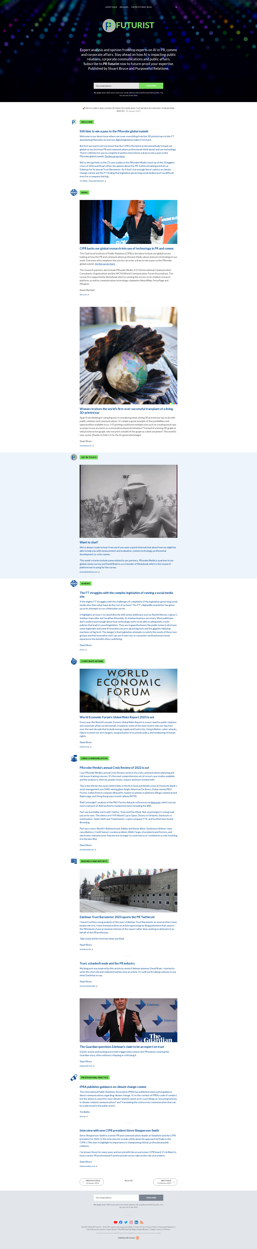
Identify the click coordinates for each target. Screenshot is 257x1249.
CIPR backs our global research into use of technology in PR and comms (127, 248)
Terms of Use (139, 1227)
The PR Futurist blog (141, 7)
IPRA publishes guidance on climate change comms (113, 1087)
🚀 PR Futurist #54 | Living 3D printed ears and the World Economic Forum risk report (128, 109)
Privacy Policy (151, 1227)
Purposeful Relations (166, 1227)
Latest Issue (111, 7)
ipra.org (83, 1116)
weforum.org (84, 747)
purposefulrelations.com (88, 572)
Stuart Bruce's (121, 1229)
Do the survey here (115, 156)
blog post (155, 802)
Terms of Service (151, 1233)
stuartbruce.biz (85, 949)
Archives (124, 7)
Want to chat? (89, 542)
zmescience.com (86, 445)
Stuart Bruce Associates (96, 1229)
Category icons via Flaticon (159, 1229)
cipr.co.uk (83, 294)
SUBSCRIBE (151, 86)
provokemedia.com (87, 849)
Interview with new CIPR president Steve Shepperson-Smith (119, 1130)
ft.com (82, 649)
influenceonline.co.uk (87, 1166)
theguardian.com (86, 1066)
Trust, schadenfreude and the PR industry (107, 963)
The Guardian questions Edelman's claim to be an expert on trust (122, 1046)
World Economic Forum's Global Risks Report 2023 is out (117, 717)
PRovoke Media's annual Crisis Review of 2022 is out (114, 767)
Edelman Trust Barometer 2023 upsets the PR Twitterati (117, 917)
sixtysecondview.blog (87, 986)
